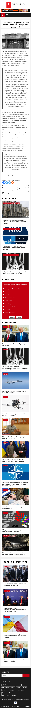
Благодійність (5, 687)
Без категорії (18, 684)
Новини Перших (20, 690)
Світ (3, 695)
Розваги (24, 692)
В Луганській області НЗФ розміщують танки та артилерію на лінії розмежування (22, 190)
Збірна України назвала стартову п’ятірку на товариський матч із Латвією (15, 272)
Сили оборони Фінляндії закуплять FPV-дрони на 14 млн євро (13, 414)
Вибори (18, 687)
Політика (6, 203)
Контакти (10, 699)
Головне (6, 326)
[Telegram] (6, 182)
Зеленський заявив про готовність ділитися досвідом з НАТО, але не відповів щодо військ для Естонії (15, 484)
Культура (12, 690)
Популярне (12, 203)
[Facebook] (3, 182)
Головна (4, 699)
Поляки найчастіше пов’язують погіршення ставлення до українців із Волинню (15, 635)
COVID (4, 684)
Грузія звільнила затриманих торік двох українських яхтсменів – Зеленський (8, 190)
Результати (18, 317)
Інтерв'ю (10, 684)
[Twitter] (9, 182)
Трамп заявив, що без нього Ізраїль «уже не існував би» (14, 660)
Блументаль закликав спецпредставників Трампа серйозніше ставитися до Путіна (15, 609)
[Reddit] (12, 182)
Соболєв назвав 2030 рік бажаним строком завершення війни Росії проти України (14, 222)
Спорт (12, 255)
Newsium (20, 706)
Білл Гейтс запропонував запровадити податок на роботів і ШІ (15, 584)
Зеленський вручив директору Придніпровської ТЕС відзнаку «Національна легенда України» (15, 368)
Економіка (4, 690)
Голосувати (12, 317)
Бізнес (12, 687)
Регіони (18, 692)
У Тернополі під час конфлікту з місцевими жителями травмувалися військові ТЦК (15, 553)
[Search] (28, 15)
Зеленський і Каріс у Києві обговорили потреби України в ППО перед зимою (13, 460)
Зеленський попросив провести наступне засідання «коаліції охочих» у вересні (14, 247)
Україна (15, 20)
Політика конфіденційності (21, 699)
